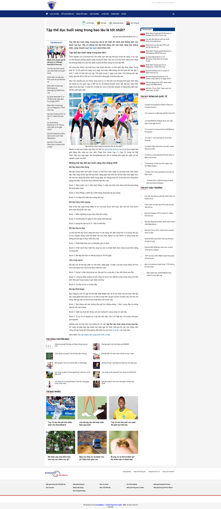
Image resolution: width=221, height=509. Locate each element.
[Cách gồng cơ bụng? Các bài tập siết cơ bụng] (49, 356)
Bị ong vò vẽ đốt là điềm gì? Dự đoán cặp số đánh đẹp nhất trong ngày (123, 458)
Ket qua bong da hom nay (111, 149)
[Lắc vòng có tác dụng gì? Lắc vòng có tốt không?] (96, 374)
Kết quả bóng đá (67, 14)
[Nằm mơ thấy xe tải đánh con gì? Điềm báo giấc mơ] (92, 442)
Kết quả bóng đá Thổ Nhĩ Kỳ (55, 484)
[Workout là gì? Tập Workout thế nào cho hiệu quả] (96, 365)
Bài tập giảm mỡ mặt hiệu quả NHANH (115, 344)
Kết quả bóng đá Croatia (135, 487)
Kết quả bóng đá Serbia (162, 484)
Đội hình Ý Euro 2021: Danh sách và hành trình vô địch (56, 144)
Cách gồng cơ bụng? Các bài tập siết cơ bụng (71, 353)
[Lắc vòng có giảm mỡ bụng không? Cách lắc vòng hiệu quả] (49, 374)
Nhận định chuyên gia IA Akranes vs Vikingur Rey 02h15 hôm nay (56, 62)
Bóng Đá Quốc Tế (154, 471)
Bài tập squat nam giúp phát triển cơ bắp (94, 335)
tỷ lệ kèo (116, 330)
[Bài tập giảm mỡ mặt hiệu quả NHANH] (96, 346)
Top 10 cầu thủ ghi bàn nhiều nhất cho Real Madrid (60, 423)
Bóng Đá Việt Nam (168, 471)
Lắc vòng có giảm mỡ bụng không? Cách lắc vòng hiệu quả (72, 373)
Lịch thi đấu (54, 14)
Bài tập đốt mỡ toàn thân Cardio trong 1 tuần (118, 353)
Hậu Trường (94, 14)
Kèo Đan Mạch (132, 484)
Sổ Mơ (123, 14)
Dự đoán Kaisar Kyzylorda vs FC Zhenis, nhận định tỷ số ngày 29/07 (55, 126)
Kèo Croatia (104, 484)
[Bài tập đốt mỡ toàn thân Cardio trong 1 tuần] (96, 356)
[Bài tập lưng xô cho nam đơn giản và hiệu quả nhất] (96, 384)
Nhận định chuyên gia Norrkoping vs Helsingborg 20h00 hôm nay (56, 89)
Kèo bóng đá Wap (79, 491)
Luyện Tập (105, 14)
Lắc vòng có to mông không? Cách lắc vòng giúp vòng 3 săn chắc (72, 382)
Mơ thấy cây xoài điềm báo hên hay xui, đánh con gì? (59, 458)
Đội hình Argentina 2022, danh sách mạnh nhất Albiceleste (56, 136)
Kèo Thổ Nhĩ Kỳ (105, 487)
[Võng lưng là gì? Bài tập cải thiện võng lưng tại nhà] (49, 346)
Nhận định (115, 14)
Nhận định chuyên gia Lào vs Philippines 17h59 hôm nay (56, 107)
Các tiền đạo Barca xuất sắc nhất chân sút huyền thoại (56, 71)
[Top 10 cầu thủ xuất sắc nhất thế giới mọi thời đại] (123, 407)
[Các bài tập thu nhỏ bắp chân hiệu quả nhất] (92, 407)
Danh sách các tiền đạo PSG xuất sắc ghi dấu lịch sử (56, 79)
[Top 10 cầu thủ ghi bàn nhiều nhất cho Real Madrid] (60, 407)
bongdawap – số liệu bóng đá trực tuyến (109, 505)
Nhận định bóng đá (140, 471)
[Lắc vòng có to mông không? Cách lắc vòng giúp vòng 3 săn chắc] (49, 384)
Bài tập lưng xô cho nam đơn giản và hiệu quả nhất (118, 382)
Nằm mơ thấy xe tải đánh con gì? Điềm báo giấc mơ (91, 458)
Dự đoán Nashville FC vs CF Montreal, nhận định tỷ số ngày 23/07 (55, 99)
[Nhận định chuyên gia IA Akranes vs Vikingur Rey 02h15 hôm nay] (56, 52)
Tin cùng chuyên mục (57, 339)
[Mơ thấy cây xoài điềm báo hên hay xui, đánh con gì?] (60, 442)
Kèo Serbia (50, 487)
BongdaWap (127, 471)
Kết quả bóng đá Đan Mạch (163, 487)
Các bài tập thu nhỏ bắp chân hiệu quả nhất (91, 423)
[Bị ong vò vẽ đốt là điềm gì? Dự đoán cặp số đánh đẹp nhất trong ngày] (123, 442)
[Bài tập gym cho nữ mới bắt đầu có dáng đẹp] (49, 365)
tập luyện (93, 48)
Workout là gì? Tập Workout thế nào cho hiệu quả (119, 363)
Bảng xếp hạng (81, 14)
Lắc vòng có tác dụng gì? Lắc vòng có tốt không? (119, 372)
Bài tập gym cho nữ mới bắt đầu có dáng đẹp (71, 363)
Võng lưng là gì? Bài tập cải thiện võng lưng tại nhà (71, 345)
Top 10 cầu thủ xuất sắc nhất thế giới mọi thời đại (123, 423)
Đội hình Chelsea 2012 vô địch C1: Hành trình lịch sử (56, 116)
